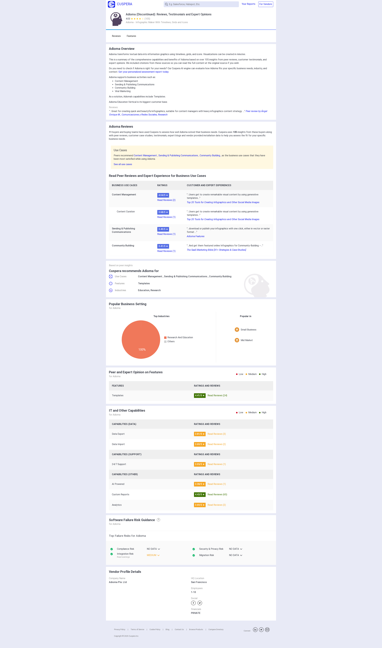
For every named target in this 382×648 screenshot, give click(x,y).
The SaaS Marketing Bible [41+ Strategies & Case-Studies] (216, 249)
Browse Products (196, 629)
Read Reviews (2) (166, 200)
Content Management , (146, 155)
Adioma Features (195, 236)
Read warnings (123, 557)
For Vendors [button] (265, 4)
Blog (167, 629)
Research (156, 290)
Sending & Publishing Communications (185, 276)
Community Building (220, 276)
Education (143, 290)
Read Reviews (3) (217, 433)
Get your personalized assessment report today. (143, 71)
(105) (147, 18)
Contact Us (179, 629)
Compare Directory (215, 629)
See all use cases (123, 164)
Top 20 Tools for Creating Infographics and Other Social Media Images (223, 202)
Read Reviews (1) (166, 217)
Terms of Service (137, 629)
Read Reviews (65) (217, 494)
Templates (144, 283)
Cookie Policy (155, 629)
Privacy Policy (119, 629)
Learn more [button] (341, 630)
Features (131, 36)
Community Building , (211, 155)
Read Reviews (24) (217, 395)
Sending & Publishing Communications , (179, 155)
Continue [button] (351, 638)
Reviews (116, 36)
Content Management (150, 276)
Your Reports (248, 4)
